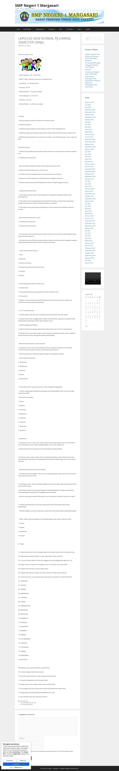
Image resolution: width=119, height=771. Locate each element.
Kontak (88, 29)
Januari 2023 (89, 191)
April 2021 (88, 238)
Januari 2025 (89, 137)
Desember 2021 (90, 221)
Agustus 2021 (89, 228)
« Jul (86, 326)
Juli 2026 (88, 105)
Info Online (70, 29)
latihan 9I (88, 69)
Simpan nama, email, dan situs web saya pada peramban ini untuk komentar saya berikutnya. (46, 752)
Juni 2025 (88, 124)
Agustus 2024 (89, 149)
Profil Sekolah (27, 29)
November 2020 (90, 250)
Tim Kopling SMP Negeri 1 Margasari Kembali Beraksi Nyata (93, 65)
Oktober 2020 (89, 253)
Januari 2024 (89, 166)
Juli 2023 (88, 181)
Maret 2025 (88, 132)
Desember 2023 (90, 169)
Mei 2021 (88, 236)
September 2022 (90, 199)
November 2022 (90, 194)
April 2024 (88, 159)
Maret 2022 (88, 213)
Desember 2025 (90, 110)
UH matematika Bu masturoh (28, 702)
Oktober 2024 (89, 144)
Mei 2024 (88, 157)
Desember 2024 (90, 139)
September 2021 (90, 226)
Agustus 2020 (89, 258)
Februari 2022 (89, 216)
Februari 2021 (89, 243)
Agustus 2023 (89, 179)
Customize (9, 760)
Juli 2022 (88, 204)
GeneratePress (74, 768)
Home (18, 29)
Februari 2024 (89, 164)
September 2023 (90, 176)
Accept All (16, 764)
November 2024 (90, 142)
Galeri (79, 29)
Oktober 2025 (89, 115)
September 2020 (90, 255)
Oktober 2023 (89, 174)
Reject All (23, 760)
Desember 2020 (90, 248)
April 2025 (88, 129)
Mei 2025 (88, 127)
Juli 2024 (88, 152)
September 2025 (90, 117)
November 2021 (90, 223)
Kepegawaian (39, 29)
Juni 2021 (88, 233)
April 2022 (88, 211)
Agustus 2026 (89, 102)
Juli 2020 (88, 260)
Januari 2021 (89, 245)
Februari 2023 (89, 189)
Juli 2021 (88, 231)
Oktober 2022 (89, 196)
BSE (60, 29)
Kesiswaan (51, 29)
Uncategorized (24, 701)
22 (97, 311)
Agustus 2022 (89, 201)
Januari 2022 (89, 218)
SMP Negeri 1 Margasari (37, 5)
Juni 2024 (88, 154)
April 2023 (88, 186)
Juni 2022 (88, 206)
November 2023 (90, 171)
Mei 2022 (88, 208)
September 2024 (90, 147)
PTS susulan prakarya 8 (26, 704)
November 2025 (90, 112)
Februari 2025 (89, 134)
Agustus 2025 (89, 120)
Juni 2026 (88, 107)
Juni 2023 (88, 184)
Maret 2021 (88, 241)
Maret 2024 (88, 161)
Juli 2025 (88, 122)
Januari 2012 (89, 263)
